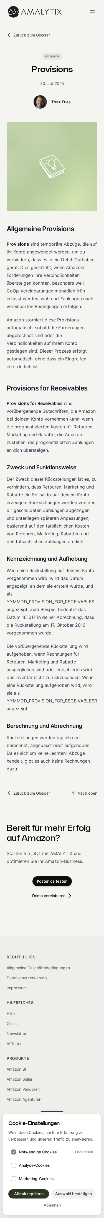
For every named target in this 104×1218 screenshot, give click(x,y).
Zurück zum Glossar (31, 35)
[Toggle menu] (92, 12)
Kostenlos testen (52, 881)
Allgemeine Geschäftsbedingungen (38, 967)
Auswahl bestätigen (73, 1193)
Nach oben (87, 793)
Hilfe (11, 1013)
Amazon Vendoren (23, 1089)
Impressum (17, 987)
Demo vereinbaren (48, 895)
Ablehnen (52, 1205)
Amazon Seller (19, 1079)
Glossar (13, 1023)
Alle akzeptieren (29, 1193)
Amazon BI (16, 1069)
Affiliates (14, 1043)
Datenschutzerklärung (27, 977)
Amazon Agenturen (24, 1099)
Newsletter (16, 1033)
